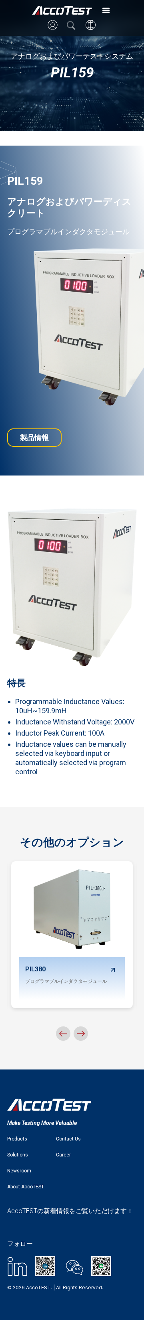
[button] (106, 10)
